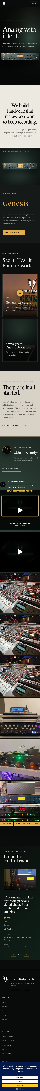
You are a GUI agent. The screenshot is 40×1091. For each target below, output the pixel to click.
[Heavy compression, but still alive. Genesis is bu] (20, 510)
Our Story (5, 1015)
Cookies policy (6, 1049)
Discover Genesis (13, 232)
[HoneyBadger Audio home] (4, 3)
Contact (4, 1019)
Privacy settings (7, 1053)
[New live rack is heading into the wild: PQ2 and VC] (20, 718)
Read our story (10, 54)
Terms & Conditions (8, 1036)
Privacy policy (6, 1045)
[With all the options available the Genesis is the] (20, 593)
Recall (4, 1011)
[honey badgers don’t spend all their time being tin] (20, 759)
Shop (4, 1024)
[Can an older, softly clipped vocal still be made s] (20, 552)
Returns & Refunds (8, 1040)
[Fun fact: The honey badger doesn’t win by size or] (20, 801)
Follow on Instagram (11, 468)
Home (4, 1002)
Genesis (5, 1006)
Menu (34, 3)
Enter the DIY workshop (14, 425)
